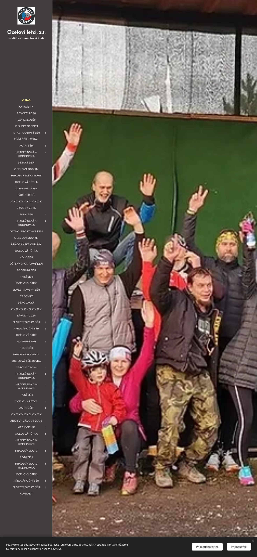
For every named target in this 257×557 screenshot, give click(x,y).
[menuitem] (26, 100)
